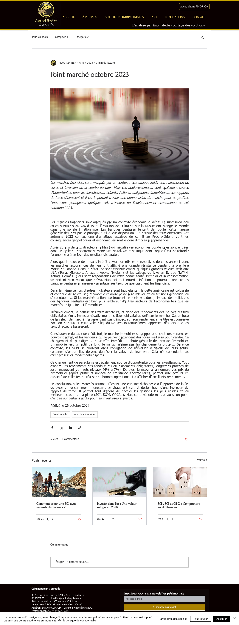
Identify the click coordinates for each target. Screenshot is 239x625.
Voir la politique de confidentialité (77, 620)
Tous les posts (40, 37)
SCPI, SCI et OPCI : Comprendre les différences (179, 505)
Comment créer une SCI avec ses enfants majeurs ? (56, 505)
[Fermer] (234, 618)
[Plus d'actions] (186, 63)
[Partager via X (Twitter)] (61, 427)
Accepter (221, 619)
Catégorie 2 (82, 37)
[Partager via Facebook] (52, 427)
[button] (202, 37)
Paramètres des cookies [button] (173, 619)
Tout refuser (200, 619)
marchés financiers (84, 414)
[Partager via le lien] (79, 427)
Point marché (60, 414)
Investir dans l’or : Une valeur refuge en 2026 (116, 505)
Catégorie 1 (61, 37)
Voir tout (202, 460)
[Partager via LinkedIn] (70, 427)
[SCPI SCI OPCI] (180, 482)
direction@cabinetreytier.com (65, 598)
